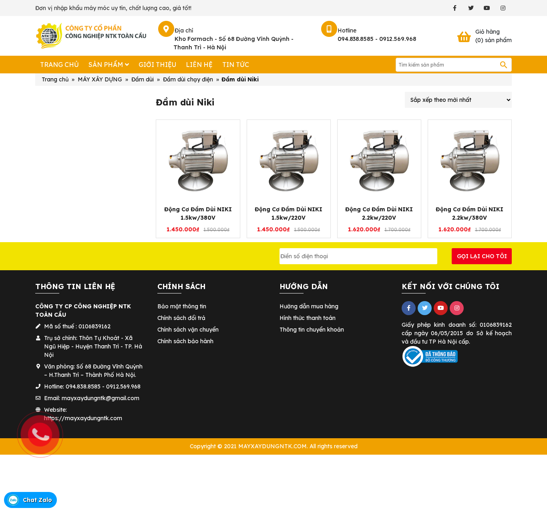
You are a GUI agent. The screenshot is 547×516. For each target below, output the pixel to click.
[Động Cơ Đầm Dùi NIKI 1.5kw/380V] (197, 161)
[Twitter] (471, 8)
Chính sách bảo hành (185, 341)
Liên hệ (199, 65)
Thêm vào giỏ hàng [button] (202, 197)
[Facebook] (455, 8)
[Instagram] (503, 8)
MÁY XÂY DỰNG (100, 79)
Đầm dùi (142, 79)
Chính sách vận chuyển (188, 329)
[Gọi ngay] (1, 398)
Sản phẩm (105, 65)
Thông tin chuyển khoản (312, 329)
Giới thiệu (157, 65)
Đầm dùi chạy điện (188, 79)
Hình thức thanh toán (308, 318)
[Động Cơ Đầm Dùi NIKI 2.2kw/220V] (379, 161)
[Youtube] (487, 8)
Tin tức (235, 65)
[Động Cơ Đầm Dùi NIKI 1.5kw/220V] (288, 161)
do (469, 333)
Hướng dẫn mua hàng (309, 306)
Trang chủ (59, 65)
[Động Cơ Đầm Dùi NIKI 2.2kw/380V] (469, 161)
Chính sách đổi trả (181, 318)
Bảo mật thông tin (181, 306)
